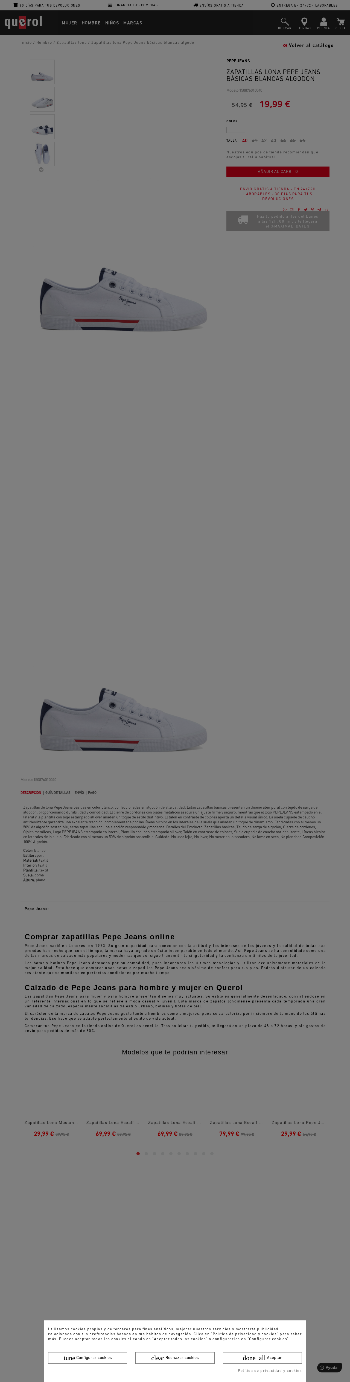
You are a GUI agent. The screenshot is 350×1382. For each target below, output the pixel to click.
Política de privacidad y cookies (270, 1371)
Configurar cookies (88, 1357)
